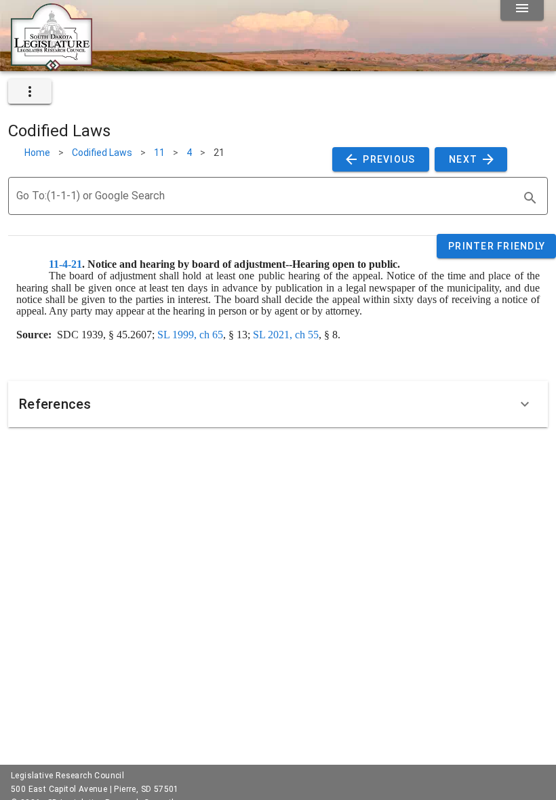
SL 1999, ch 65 (190, 334)
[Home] (51, 65)
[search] (530, 197)
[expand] (30, 91)
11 (159, 152)
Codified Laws (102, 152)
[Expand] (525, 404)
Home (37, 152)
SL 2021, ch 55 (286, 334)
